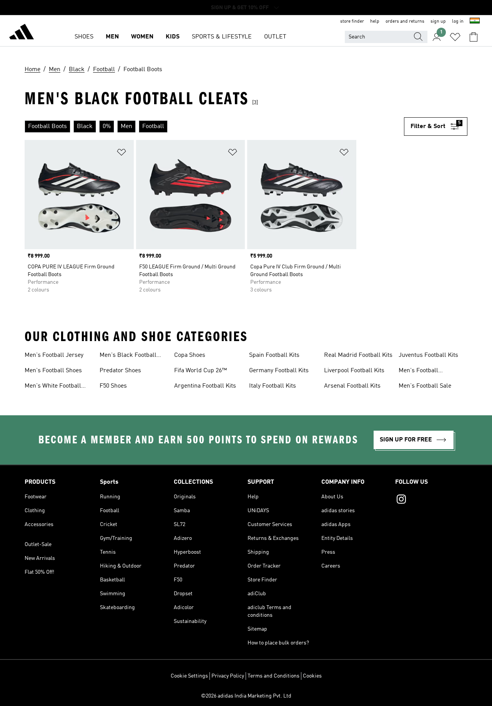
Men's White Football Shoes (53, 387)
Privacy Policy (227, 676)
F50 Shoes (113, 386)
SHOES (84, 37)
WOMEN (142, 37)
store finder (352, 21)
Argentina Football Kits (205, 386)
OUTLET (275, 37)
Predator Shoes (120, 371)
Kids (173, 37)
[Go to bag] (473, 37)
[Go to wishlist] (455, 37)
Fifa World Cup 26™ (200, 371)
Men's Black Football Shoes (128, 356)
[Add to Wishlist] (121, 153)
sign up (438, 21)
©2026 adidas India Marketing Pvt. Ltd (246, 696)
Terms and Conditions (273, 676)
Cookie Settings (189, 676)
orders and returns (405, 21)
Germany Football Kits (279, 371)
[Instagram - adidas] (431, 500)
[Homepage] (21, 33)
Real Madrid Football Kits (358, 355)
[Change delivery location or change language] (475, 21)
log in (458, 21)
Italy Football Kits (272, 386)
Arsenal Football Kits (352, 386)
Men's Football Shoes (53, 371)
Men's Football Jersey (54, 355)
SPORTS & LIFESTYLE (222, 37)
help (374, 21)
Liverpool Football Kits (354, 371)
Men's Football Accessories (418, 371)
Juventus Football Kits (428, 355)
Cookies (312, 676)
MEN (112, 37)
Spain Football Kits (274, 355)
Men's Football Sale (425, 386)
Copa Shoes (189, 355)
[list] (214, 126)
